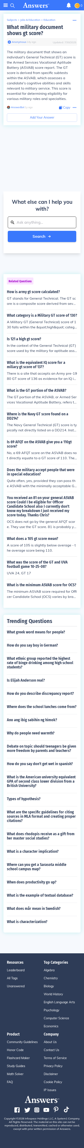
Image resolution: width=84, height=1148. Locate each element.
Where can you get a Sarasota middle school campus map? (36, 866)
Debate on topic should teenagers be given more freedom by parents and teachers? (41, 748)
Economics (51, 1026)
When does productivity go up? (31, 882)
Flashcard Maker (18, 1058)
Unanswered (16, 986)
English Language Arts (59, 1002)
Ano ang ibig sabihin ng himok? (32, 720)
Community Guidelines (22, 1042)
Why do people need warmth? (30, 733)
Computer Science (56, 1018)
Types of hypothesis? (23, 798)
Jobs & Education (30, 19)
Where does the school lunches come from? (41, 706)
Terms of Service (55, 1058)
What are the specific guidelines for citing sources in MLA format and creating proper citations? (41, 816)
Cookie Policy (53, 1082)
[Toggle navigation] (5, 5)
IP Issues (50, 1090)
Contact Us (51, 1050)
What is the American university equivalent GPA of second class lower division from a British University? (41, 781)
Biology (49, 986)
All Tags (12, 978)
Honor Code (15, 1050)
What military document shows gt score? (35, 30)
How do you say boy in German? (32, 645)
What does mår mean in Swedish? (34, 908)
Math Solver (15, 1074)
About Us (50, 1042)
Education (49, 19)
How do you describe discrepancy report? (40, 693)
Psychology (51, 1010)
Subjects (12, 19)
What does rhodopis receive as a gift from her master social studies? (41, 836)
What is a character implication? (33, 851)
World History (53, 994)
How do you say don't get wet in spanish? (40, 763)
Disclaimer (51, 1074)
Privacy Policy (53, 1066)
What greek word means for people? (36, 632)
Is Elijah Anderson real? (26, 680)
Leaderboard (16, 970)
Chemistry (51, 978)
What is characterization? (27, 921)
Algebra (49, 970)
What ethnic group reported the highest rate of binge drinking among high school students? (40, 663)
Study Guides (16, 1066)
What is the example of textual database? (40, 895)
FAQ (10, 1082)
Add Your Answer (42, 117)
